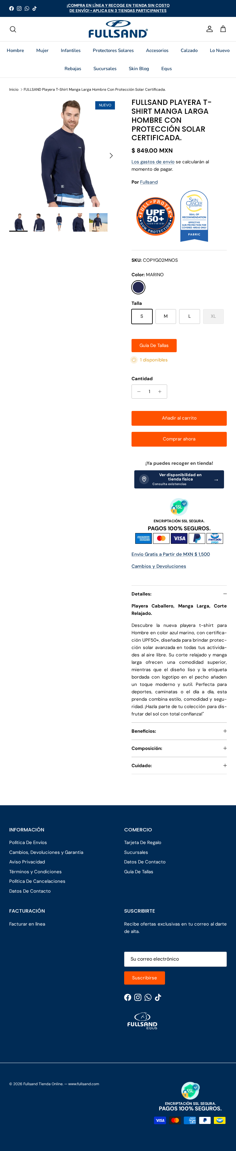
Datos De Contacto (30, 891)
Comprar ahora (179, 439)
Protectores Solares (113, 50)
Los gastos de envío (153, 162)
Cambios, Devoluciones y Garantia (46, 852)
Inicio (13, 89)
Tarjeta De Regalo (142, 842)
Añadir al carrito (179, 418)
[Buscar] (13, 29)
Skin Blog (139, 69)
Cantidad (142, 379)
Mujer (42, 50)
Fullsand (149, 182)
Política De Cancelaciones (37, 881)
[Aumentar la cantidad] (161, 391)
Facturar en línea (27, 924)
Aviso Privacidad (27, 862)
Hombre (15, 50)
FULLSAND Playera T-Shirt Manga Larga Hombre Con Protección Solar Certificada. (95, 89)
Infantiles (71, 50)
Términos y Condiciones (35, 872)
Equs (166, 69)
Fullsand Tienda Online (43, 1083)
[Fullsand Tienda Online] (118, 29)
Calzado (189, 50)
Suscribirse (144, 978)
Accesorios (157, 50)
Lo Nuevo (220, 50)
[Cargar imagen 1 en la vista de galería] (63, 152)
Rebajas (73, 69)
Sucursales (104, 69)
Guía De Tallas (154, 345)
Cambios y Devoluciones (159, 566)
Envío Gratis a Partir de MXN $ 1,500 (171, 554)
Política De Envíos (28, 842)
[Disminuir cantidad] (137, 391)
